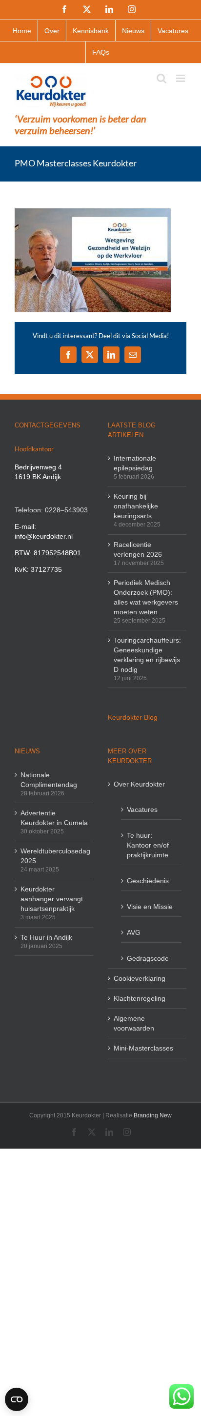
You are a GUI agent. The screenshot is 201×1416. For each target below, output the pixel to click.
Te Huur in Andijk (46, 937)
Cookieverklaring (139, 978)
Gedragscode (148, 958)
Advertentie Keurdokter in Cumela (54, 818)
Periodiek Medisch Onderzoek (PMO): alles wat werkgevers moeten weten (146, 597)
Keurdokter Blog (133, 717)
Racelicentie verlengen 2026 (138, 549)
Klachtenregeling (139, 998)
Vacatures (142, 809)
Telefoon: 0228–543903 (51, 510)
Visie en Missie (150, 906)
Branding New (153, 1115)
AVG (134, 932)
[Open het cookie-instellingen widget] (16, 1399)
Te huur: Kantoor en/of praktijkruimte (148, 845)
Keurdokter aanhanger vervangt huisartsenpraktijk (51, 898)
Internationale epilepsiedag (135, 463)
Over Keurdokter (139, 784)
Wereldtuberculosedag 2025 (54, 856)
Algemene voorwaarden (134, 1023)
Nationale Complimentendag (48, 780)
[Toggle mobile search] (161, 78)
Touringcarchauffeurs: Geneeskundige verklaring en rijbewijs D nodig (147, 654)
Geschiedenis (148, 881)
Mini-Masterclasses (143, 1048)
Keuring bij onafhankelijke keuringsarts (136, 506)
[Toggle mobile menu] (181, 78)
